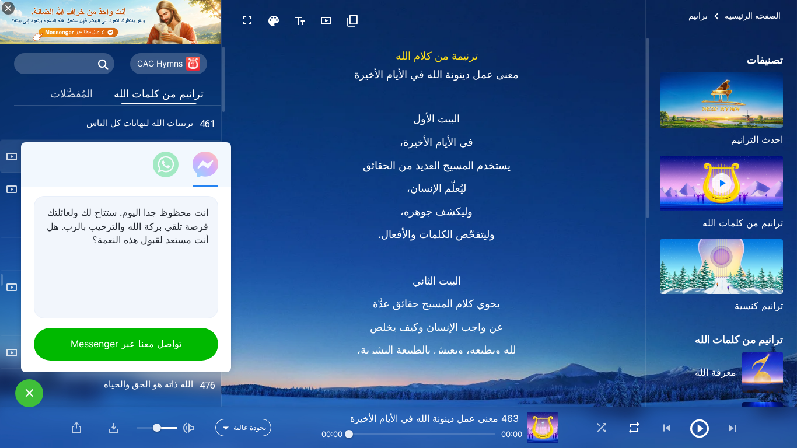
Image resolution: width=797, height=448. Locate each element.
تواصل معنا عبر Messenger (126, 343)
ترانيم (698, 15)
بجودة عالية (249, 427)
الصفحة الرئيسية (753, 15)
